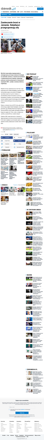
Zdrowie (10, 429)
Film (17, 429)
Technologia (11, 424)
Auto (10, 423)
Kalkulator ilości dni (37, 424)
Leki (25, 425)
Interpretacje (3, 429)
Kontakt (4, 435)
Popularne (15, 184)
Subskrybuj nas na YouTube (8, 34)
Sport (10, 428)
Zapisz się (22, 412)
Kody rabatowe (19, 424)
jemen (11, 134)
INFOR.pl (13, 6)
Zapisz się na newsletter (8, 37)
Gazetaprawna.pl (4, 424)
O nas (8, 435)
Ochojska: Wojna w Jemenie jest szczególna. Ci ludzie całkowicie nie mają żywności (21, 161)
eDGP (2, 425)
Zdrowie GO (14, 17)
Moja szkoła (19, 427)
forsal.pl (17, 6)
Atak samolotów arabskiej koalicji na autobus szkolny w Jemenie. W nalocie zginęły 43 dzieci (13, 161)
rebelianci (16, 134)
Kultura (18, 432)
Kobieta (18, 423)
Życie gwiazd (19, 428)
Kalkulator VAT (36, 427)
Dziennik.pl (11, 421)
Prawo (26, 423)
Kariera (16, 435)
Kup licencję (13, 129)
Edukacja (18, 425)
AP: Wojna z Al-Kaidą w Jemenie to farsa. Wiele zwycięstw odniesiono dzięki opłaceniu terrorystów (4, 161)
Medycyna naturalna (28, 427)
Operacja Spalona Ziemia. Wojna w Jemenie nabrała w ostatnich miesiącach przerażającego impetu (4, 175)
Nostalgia (9, 17)
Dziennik (2, 19)
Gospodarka (11, 425)
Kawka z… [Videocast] (21, 17)
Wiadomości (4, 14)
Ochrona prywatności (29, 435)
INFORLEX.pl (22, 6)
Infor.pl (2, 423)
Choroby (26, 428)
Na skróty (3, 421)
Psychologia (27, 429)
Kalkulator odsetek (37, 428)
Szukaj (41, 8)
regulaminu (23, 409)
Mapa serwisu (37, 435)
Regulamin (21, 435)
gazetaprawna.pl (37, 6)
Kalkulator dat (36, 423)
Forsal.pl (2, 427)
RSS (27, 436)
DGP (26, 6)
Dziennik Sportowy (29, 17)
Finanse (26, 424)
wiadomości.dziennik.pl (8, 19)
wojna (6, 134)
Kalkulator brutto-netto (38, 429)
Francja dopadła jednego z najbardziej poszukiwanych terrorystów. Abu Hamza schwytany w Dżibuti (13, 175)
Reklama (12, 435)
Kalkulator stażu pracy (38, 425)
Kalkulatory (36, 421)
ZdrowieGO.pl (30, 6)
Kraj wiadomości (22, 184)
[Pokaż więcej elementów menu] (42, 11)
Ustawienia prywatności (20, 436)
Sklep (42, 6)
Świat (10, 14)
